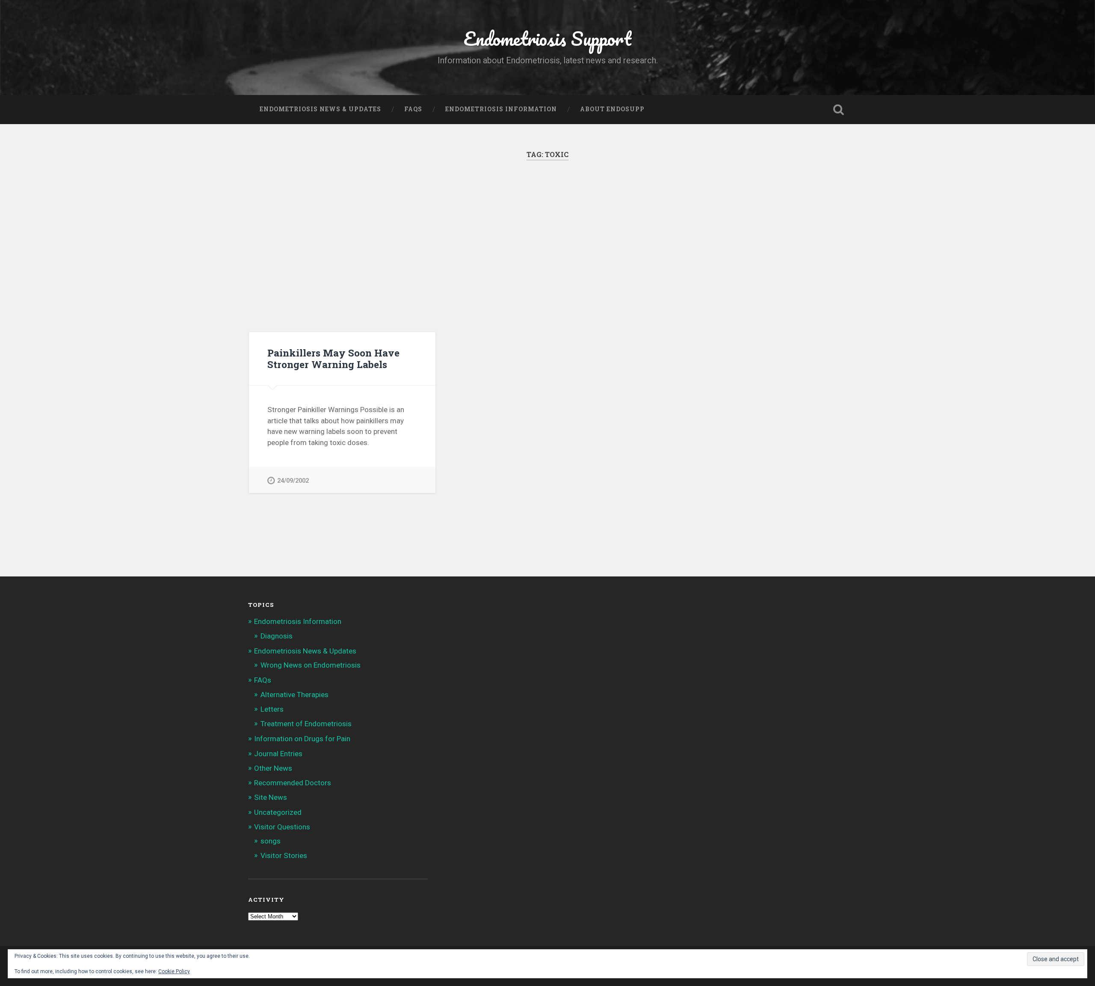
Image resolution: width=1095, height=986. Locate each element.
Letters (272, 709)
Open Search (838, 109)
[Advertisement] (547, 246)
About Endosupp (612, 109)
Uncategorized (278, 812)
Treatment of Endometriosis (306, 723)
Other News (273, 768)
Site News (270, 797)
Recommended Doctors (292, 782)
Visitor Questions (282, 827)
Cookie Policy (174, 971)
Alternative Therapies (294, 694)
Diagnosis (276, 636)
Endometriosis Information (501, 109)
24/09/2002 (293, 480)
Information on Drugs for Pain (302, 738)
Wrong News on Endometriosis (310, 665)
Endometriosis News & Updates (320, 109)
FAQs (413, 109)
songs (270, 841)
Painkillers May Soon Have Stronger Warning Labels (333, 358)
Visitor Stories (283, 855)
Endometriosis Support (547, 38)
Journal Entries (278, 753)
